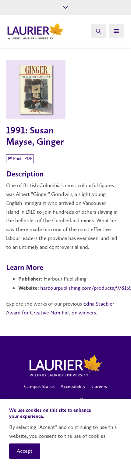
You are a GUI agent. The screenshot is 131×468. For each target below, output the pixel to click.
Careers (99, 386)
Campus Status (39, 386)
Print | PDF (22, 158)
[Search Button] (98, 31)
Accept (25, 451)
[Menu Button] (116, 31)
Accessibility (73, 386)
